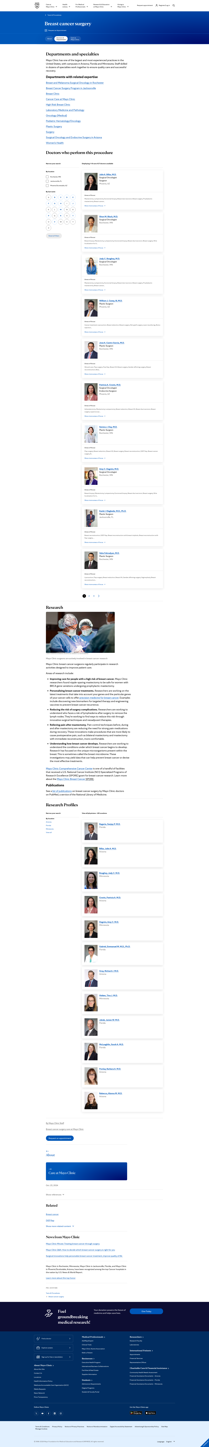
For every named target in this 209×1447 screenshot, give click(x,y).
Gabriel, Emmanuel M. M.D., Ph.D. (114, 946)
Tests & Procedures (54, 15)
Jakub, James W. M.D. (109, 1020)
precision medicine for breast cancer (99, 697)
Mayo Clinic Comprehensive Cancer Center (69, 768)
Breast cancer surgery (68, 23)
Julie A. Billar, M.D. (107, 174)
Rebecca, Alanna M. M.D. (110, 1093)
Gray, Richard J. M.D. (109, 971)
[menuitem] (49, 38)
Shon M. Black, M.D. (108, 216)
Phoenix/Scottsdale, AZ (58, 185)
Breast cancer (52, 1214)
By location (50, 171)
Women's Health (55, 142)
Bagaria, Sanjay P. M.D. (109, 824)
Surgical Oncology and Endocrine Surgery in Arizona (74, 137)
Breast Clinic (52, 93)
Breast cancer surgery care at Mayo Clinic (65, 1129)
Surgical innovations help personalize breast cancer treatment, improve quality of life (84, 1256)
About (49, 39)
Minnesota (50, 829)
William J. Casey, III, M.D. (110, 300)
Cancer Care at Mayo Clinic (60, 99)
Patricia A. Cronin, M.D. (110, 384)
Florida (48, 825)
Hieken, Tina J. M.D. (108, 995)
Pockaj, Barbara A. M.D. (110, 1068)
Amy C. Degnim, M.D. (109, 469)
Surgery (50, 131)
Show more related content (58, 1226)
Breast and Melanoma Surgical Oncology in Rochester (75, 82)
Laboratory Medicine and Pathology (65, 110)
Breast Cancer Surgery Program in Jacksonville (71, 88)
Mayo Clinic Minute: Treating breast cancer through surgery (73, 1243)
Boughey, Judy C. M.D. (109, 873)
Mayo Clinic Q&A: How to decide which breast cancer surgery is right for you (80, 1249)
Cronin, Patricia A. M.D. (110, 897)
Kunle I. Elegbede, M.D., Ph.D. (112, 511)
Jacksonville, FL (56, 181)
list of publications (62, 791)
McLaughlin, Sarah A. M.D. (111, 1044)
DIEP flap (50, 1220)
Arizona (48, 822)
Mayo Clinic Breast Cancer (75, 779)
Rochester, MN (55, 177)
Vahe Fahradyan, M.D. (109, 553)
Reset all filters (54, 236)
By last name (50, 192)
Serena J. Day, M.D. (108, 427)
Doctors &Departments (61, 39)
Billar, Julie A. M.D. (107, 848)
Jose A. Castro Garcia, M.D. (111, 342)
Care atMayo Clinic (75, 39)
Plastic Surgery (54, 126)
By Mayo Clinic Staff (55, 1123)
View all (49, 832)
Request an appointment (60, 1138)
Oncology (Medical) (56, 115)
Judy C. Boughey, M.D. (109, 258)
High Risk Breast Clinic (58, 104)
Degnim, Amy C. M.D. (109, 922)
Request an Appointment (57, 30)
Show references (53, 1194)
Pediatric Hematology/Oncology (63, 120)
